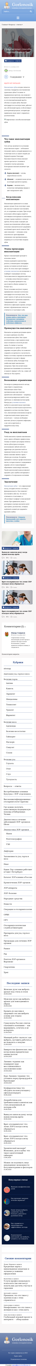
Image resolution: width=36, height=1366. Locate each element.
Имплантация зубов (10, 87)
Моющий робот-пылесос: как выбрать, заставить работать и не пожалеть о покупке (18, 1039)
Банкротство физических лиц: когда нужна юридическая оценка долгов (18, 1051)
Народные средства (13, 898)
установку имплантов (11, 271)
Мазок (9, 833)
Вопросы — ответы (12, 786)
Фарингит (10, 715)
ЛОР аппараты (10, 888)
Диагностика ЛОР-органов (16, 829)
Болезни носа (10, 722)
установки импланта (19, 402)
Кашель (9, 688)
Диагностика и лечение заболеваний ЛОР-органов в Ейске (17, 821)
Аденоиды (11, 726)
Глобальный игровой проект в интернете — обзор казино (18, 1318)
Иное (6, 864)
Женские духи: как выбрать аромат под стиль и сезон (16, 990)
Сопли (9, 752)
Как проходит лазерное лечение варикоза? (19, 1199)
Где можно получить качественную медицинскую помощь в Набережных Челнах (17, 810)
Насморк (10, 742)
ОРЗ (6, 920)
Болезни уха (9, 759)
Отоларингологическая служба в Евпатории (15, 926)
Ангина (9, 683)
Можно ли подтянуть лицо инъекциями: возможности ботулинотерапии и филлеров (18, 1164)
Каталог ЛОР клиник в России (18, 877)
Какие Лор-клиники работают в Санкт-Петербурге (18, 870)
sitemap (7, 668)
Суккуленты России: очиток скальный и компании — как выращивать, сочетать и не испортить (17, 1026)
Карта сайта (18, 1356)
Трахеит (10, 710)
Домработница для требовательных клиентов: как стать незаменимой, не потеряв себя (18, 1103)
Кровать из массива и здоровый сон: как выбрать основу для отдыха (16, 1013)
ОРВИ (6, 914)
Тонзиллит (11, 704)
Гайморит (10, 736)
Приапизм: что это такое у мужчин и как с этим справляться (16, 1297)
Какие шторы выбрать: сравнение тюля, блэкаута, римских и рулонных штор (19, 1213)
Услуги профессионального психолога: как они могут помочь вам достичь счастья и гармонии (18, 1284)
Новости (8, 904)
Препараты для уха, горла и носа (17, 934)
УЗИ (8, 844)
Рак (5, 954)
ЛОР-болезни (10, 893)
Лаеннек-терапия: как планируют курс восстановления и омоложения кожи (14, 1065)
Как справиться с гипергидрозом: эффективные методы (19, 1225)
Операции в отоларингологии (18, 909)
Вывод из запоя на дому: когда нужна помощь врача (18, 1115)
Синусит (10, 747)
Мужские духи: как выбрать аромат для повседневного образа (17, 1001)
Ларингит (10, 694)
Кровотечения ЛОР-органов (17, 882)
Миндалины (11, 699)
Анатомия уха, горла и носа (16, 674)
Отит (8, 768)
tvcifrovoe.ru (25, 1365)
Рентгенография (14, 839)
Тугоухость (11, 779)
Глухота (10, 763)
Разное (7, 948)
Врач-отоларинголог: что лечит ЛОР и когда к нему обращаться (16, 1126)
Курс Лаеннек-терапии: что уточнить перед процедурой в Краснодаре (18, 1078)
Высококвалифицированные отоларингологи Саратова (17, 800)
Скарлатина (9, 967)
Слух (8, 774)
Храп (6, 972)
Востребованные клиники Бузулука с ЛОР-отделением (17, 792)
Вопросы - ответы (15, 24)
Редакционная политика (19, 1359)
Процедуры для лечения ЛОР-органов (18, 942)
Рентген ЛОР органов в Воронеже (14, 960)
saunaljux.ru (16, 1365)
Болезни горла (10, 679)
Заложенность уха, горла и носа (16, 857)
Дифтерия (8, 851)
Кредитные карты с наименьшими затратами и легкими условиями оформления (16, 1270)
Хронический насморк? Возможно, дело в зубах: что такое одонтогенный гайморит (17, 1151)
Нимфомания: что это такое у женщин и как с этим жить (18, 1308)
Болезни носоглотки (15, 731)
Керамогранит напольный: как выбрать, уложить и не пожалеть (20, 1237)
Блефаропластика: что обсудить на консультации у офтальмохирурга (17, 1090)
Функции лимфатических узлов (20, 1188)
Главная (4, 24)
